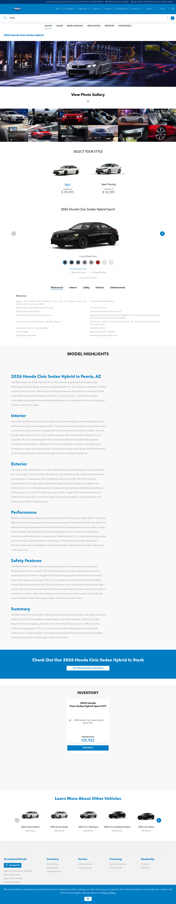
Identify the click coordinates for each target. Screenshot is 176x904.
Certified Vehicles (54, 872)
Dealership (147, 859)
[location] (106, 2)
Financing (116, 859)
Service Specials (85, 868)
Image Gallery (100, 272)
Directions (145, 868)
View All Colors (78, 273)
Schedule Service (85, 864)
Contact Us (14, 865)
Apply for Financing (118, 864)
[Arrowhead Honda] (15, 9)
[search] (173, 9)
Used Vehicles (52, 868)
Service (82, 859)
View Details (88, 748)
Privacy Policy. (109, 893)
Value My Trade (116, 868)
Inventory (53, 859)
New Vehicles (52, 864)
